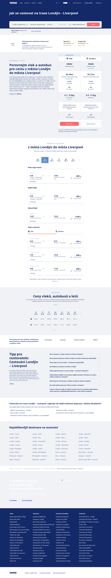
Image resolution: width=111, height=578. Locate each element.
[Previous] (30, 313)
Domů (11, 469)
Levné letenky (60, 530)
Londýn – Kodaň (37, 449)
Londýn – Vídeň (83, 438)
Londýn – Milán (14, 438)
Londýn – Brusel (83, 445)
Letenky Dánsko (61, 558)
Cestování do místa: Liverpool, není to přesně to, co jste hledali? (29, 415)
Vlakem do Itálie (15, 535)
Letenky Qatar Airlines (63, 553)
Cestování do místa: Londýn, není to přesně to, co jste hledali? (75, 413)
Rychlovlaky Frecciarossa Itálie (19, 530)
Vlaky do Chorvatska (16, 543)
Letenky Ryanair (61, 548)
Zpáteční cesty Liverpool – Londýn (20, 410)
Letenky (33, 3)
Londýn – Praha (14, 434)
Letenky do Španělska (63, 532)
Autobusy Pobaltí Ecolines (41, 527)
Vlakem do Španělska (16, 540)
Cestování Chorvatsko (86, 527)
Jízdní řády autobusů (39, 522)
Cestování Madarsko (85, 530)
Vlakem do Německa (16, 537)
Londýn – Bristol (14, 452)
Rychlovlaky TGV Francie (17, 527)
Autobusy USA (37, 561)
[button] (52, 24)
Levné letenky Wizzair (63, 545)
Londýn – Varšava (14, 441)
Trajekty (40, 3)
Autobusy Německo (39, 553)
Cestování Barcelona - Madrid (88, 519)
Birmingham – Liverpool (39, 456)
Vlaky (21, 3)
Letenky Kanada (61, 537)
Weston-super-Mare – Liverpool (88, 459)
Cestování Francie (84, 558)
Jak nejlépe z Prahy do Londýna (89, 522)
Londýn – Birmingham (39, 452)
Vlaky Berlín (13, 522)
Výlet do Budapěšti (85, 548)
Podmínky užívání (45, 573)
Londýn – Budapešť (15, 449)
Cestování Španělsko (85, 561)
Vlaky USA (13, 561)
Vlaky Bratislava (15, 524)
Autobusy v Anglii (38, 519)
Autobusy (26, 3)
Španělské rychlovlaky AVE (18, 532)
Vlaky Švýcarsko (15, 545)
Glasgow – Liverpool (85, 456)
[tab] (42, 231)
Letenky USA (60, 543)
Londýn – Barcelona (85, 434)
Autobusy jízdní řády (39, 535)
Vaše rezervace (77, 3)
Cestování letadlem (62, 514)
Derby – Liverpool (61, 459)
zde (57, 281)
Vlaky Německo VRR (16, 550)
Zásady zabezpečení (59, 573)
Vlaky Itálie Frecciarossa (17, 553)
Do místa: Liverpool (49, 469)
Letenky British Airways (63, 561)
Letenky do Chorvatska (63, 535)
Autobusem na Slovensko (41, 545)
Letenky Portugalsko (62, 556)
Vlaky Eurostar (14, 548)
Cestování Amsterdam (86, 550)
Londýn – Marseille (84, 449)
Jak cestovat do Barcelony (87, 545)
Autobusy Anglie (38, 558)
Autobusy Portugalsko (40, 556)
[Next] (80, 160)
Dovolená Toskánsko (85, 540)
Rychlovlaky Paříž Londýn (18, 517)
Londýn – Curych (37, 445)
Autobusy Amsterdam (40, 537)
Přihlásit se (99, 3)
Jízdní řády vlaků (15, 519)
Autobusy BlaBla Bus (39, 517)
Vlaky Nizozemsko (15, 558)
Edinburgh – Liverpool (16, 456)
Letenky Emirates (61, 550)
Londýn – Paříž (36, 434)
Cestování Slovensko (85, 537)
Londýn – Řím (36, 438)
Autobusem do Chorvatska (41, 543)
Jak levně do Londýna (85, 556)
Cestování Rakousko (85, 535)
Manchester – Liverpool (86, 452)
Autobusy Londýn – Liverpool (65, 410)
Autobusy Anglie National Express (43, 524)
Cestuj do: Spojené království (32, 469)
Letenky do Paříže (61, 519)
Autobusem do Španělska (41, 540)
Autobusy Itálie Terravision (41, 530)
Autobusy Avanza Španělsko (42, 532)
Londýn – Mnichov (61, 441)
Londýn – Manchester (62, 445)
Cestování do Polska (85, 532)
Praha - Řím (82, 524)
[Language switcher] (66, 3)
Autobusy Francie (38, 550)
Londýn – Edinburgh (62, 449)
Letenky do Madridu (62, 517)
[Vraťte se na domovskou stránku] (14, 3)
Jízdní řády (82, 543)
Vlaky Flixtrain (14, 556)
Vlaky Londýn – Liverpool (17, 413)
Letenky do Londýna (62, 524)
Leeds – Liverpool (14, 459)
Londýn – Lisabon (14, 445)
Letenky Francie (61, 540)
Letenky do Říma (61, 522)
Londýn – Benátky (84, 441)
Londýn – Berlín (60, 438)
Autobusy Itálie (37, 548)
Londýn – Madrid (61, 434)
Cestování (18, 469)
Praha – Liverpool (61, 452)
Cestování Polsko (84, 553)
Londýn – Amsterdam (39, 441)
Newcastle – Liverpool (39, 459)
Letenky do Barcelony (63, 527)
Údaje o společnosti (31, 573)
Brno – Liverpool (60, 456)
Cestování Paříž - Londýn (87, 517)
